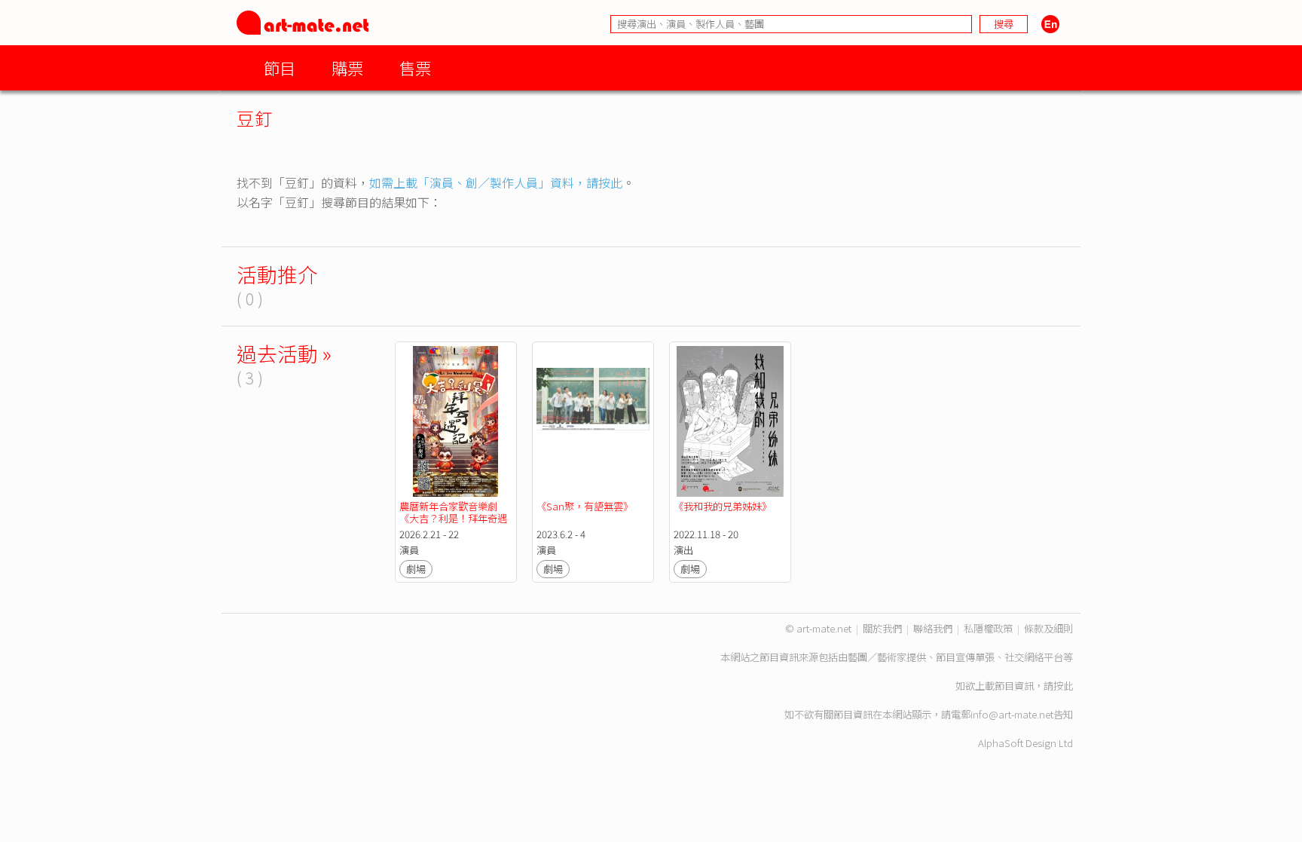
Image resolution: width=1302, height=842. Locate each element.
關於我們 (882, 628)
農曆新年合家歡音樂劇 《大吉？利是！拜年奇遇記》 (453, 518)
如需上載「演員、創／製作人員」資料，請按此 (495, 182)
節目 (279, 67)
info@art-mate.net (1011, 714)
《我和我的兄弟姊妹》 (723, 506)
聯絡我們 (932, 628)
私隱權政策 (988, 628)
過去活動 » (284, 353)
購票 (347, 67)
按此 (1063, 685)
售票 (415, 67)
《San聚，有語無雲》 (584, 506)
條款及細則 (1048, 628)
